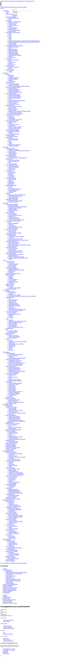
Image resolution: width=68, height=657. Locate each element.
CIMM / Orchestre (10, 285)
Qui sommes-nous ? (12, 395)
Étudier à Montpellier (12, 401)
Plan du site (5, 652)
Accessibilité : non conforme (9, 650)
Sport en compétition (12, 323)
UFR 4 (9, 37)
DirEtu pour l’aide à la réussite (14, 127)
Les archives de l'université (14, 482)
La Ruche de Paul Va (12, 337)
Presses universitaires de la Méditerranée (16, 194)
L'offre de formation (12, 520)
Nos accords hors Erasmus (14, 242)
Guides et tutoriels (12, 300)
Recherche (5, 147)
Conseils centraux (12, 24)
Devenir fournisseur (10, 529)
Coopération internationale (11, 241)
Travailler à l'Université (11, 557)
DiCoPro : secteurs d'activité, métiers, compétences (19, 86)
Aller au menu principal (16, 1)
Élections (10, 26)
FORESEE (10, 184)
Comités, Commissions (13, 25)
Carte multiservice (12, 308)
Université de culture (10, 261)
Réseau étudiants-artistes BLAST (15, 515)
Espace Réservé (9, 14)
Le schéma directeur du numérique (15, 310)
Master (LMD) (9, 577)
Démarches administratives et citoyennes (16, 439)
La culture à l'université (13, 554)
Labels (9, 19)
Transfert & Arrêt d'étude (13, 101)
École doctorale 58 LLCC (13, 160)
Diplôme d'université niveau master (13, 580)
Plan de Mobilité (11, 57)
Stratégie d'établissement (13, 18)
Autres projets (11, 176)
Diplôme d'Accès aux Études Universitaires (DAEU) (19, 111)
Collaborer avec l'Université (12, 507)
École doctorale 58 (12, 43)
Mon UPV (5, 10)
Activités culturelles (12, 477)
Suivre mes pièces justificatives (14, 96)
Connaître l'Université (10, 540)
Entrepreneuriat (11, 510)
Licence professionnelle (11, 575)
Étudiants (10, 63)
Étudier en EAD (11, 216)
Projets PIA (10, 174)
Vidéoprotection (11, 346)
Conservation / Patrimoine (11, 267)
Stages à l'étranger (12, 231)
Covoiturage (11, 486)
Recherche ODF (9, 571)
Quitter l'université (10, 449)
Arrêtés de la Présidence (13, 145)
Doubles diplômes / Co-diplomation (15, 254)
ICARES (10, 180)
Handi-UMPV (9, 381)
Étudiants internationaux (11, 398)
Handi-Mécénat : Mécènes (14, 393)
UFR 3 (9, 36)
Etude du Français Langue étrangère (13, 221)
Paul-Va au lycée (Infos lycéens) (15, 365)
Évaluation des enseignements (14, 427)
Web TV (10, 68)
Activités (10, 316)
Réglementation (9, 137)
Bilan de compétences (13, 108)
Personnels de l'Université (8, 451)
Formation (5, 73)
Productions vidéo (9, 65)
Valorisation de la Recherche (12, 199)
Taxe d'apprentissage (12, 526)
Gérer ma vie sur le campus (11, 476)
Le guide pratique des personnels (15, 453)
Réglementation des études (14, 491)
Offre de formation (10, 82)
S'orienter (8, 74)
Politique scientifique (10, 148)
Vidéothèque (11, 283)
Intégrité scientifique (12, 153)
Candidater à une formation (14, 89)
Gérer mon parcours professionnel (13, 460)
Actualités (10, 70)
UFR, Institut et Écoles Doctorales (13, 32)
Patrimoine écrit (11, 271)
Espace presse (11, 535)
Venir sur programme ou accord (15, 215)
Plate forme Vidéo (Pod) (13, 67)
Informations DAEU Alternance (15, 119)
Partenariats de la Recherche (14, 508)
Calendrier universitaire (13, 139)
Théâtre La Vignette (10, 284)
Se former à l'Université (11, 519)
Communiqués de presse (8, 620)
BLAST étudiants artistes (11, 289)
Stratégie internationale (13, 205)
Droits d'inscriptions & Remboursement (16, 100)
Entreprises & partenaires (8, 500)
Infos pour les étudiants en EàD (15, 92)
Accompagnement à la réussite (14, 112)
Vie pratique (11, 293)
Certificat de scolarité (12, 433)
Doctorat (10, 259)
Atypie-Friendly (11, 385)
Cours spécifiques (12, 225)
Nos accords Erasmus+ (13, 248)
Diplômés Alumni (7, 539)
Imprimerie (10, 480)
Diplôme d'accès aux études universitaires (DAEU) (16, 572)
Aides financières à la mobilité (14, 232)
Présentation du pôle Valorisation (15, 200)
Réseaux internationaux (13, 243)
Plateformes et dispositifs (11, 185)
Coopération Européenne (11, 247)
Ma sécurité (10, 349)
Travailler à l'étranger (12, 465)
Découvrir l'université (10, 353)
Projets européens (12, 172)
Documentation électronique (14, 305)
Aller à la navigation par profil (27, 1)
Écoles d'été (10, 224)
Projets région (11, 175)
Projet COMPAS (12, 81)
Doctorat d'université (10, 578)
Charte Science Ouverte (13, 197)
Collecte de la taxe (12, 538)
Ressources (10, 132)
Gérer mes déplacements (11, 484)
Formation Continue (10, 105)
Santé (7, 329)
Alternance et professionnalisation (13, 114)
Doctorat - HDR (9, 158)
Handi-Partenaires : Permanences (15, 391)
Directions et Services (13, 22)
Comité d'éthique (12, 154)
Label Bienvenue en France (14, 218)
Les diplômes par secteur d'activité (15, 521)
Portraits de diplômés (12, 79)
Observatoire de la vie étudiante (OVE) (16, 362)
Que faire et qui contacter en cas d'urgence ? (17, 341)
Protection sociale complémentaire (15, 475)
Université (14, 14)
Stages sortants (11, 118)
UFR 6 (9, 39)
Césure (9, 99)
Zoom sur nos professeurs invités (15, 238)
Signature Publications (13, 198)
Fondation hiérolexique (13, 528)
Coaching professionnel (13, 471)
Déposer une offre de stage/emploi (15, 516)
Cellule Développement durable (15, 547)
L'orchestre (10, 286)
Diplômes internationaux (11, 253)
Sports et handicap (12, 326)
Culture (4, 260)
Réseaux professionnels (13, 263)
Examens (10, 142)
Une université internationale (12, 204)
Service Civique (11, 64)
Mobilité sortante (12, 235)
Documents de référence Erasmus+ (15, 252)
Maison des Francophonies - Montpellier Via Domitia (19, 244)
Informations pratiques (13, 136)
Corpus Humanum (12, 191)
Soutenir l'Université (10, 525)
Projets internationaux (13, 246)
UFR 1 (9, 33)
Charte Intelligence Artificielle (14, 55)
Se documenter (9, 488)
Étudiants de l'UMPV (7, 404)
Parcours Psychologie (7, 602)
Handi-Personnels (12, 386)
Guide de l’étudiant (12, 409)
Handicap (10, 56)
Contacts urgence (6, 639)
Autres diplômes (9, 581)
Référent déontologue (13, 50)
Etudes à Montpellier (10, 212)
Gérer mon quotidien (10, 467)
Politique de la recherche (13, 149)
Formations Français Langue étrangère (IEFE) (18, 258)
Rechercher (15, 12)
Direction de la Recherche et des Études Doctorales (19, 150)
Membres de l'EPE (12, 28)
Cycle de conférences (12, 279)
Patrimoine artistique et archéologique (16, 269)
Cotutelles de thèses (12, 163)
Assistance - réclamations (13, 104)
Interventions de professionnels (14, 509)
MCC (9, 141)
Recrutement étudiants (10, 443)
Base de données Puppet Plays (14, 188)
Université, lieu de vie (10, 291)
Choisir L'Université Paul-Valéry (13, 359)
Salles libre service (12, 302)
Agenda (10, 71)
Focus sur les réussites (13, 201)
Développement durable (13, 46)
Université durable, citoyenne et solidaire (14, 45)
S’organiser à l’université (13, 124)
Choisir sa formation (12, 88)
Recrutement (8, 58)
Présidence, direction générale (14, 21)
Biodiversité (11, 272)
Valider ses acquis (12, 107)
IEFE (9, 222)
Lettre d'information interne (14, 459)
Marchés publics (11, 537)
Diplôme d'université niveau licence (13, 579)
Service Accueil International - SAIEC (16, 219)
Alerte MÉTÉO (11, 345)
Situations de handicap (10, 333)
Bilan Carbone (6, 653)
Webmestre (5, 651)
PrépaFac (10, 123)
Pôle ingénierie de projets (13, 166)
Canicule (10, 348)
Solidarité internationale (13, 210)
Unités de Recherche (12, 156)
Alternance (10, 116)
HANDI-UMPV (9, 405)
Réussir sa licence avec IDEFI (14, 126)
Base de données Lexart (13, 189)
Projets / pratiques (12, 266)
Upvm (2, 8)
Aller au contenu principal (6, 1)
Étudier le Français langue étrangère (16, 402)
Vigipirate (10, 347)
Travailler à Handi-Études (13, 133)
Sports (7, 318)
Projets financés (9, 170)
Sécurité (7, 339)
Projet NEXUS (11, 182)
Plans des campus (12, 292)
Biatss (9, 61)
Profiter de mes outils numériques (13, 423)
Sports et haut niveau (12, 324)
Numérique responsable (13, 53)
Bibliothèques (11, 552)
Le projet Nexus (11, 125)
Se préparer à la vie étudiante (12, 373)
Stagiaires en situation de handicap (15, 113)
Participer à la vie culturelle (11, 551)
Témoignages (11, 211)
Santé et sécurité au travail (13, 469)
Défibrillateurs (11, 342)
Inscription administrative (13, 90)
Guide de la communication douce (15, 492)
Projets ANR (11, 173)
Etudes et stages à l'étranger (11, 229)
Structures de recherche (11, 155)
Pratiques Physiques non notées (15, 322)
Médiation (10, 277)
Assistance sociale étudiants (14, 336)
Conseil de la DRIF (12, 209)
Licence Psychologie (7, 600)
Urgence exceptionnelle (8, 640)
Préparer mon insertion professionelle (13, 429)
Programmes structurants (11, 178)
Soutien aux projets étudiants (14, 314)
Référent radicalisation (13, 51)
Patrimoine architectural (13, 268)
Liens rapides (8, 534)
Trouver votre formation (13, 83)
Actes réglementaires (12, 27)
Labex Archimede (12, 179)
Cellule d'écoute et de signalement (15, 472)
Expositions (10, 278)
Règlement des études (13, 138)
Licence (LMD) (9, 574)
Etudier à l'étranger (12, 230)
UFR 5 (9, 38)
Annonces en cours (12, 531)
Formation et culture (12, 265)
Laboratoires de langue (13, 303)
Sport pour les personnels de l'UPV (15, 327)
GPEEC (10, 466)
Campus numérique (10, 297)
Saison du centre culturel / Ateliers (13, 273)
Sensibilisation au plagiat (13, 304)
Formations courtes (12, 110)
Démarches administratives (14, 131)
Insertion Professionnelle (13, 77)
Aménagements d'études (13, 129)
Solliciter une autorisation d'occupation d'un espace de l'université (22, 296)
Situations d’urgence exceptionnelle (15, 343)
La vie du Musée (12, 280)
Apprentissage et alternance (14, 361)
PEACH (10, 187)
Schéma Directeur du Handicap (15, 383)
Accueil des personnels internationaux (16, 236)
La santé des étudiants (13, 330)
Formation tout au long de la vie (15, 360)
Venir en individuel (12, 213)
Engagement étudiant (12, 49)
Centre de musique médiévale (14, 287)
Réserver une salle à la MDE (14, 294)
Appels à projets (11, 168)
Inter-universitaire (12, 31)
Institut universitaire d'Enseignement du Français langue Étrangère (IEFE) (23, 42)
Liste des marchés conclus (13, 533)
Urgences (8, 11)
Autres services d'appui (13, 167)
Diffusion (8, 193)
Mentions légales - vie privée (9, 648)
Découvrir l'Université (10, 501)
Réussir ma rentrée (12, 121)
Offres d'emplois (11, 62)
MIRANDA (11, 181)
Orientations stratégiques (11, 16)
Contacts (10, 396)
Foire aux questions (12, 102)
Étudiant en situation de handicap (15, 436)
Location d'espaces (12, 512)
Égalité (9, 48)
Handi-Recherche (12, 390)
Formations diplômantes (13, 223)
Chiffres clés (15, 15)
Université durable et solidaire (14, 506)
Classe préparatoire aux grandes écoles (14, 573)
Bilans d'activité (11, 169)
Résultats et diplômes (10, 135)
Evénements (11, 315)
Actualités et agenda (10, 69)
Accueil (4, 594)
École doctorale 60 (12, 44)
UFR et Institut (11, 454)
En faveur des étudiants (13, 335)
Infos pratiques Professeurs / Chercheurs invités (18, 240)
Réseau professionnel (10, 560)
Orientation (10, 76)
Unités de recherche (12, 543)
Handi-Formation (12, 389)
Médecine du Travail (12, 331)
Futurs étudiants (6, 352)
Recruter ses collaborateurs (11, 513)
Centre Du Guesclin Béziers (14, 30)
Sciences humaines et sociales (9, 599)
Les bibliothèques (9, 328)
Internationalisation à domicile (14, 207)
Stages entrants (11, 117)
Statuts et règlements (12, 496)
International (5, 203)
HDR (9, 162)
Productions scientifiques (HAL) (15, 195)
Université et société (10, 546)
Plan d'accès (5, 638)
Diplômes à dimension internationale (16, 256)
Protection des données (13, 52)
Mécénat (10, 527)
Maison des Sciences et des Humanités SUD (17, 157)
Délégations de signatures (13, 495)
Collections (10, 275)
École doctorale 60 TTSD (13, 161)
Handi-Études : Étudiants (13, 384)
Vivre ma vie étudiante (10, 430)
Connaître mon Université (13, 399)
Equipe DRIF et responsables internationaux (17, 206)
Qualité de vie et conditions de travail (16, 473)
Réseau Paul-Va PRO (13, 514)
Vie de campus (6, 290)
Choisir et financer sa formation (15, 106)
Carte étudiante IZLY (12, 432)
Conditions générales (12, 532)
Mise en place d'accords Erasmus (15, 250)
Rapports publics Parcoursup (14, 144)
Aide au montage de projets (11, 164)
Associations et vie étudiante (12, 311)
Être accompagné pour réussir (12, 120)
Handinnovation (11, 387)
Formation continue (12, 522)
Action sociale (9, 334)
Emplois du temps (12, 428)
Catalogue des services (13, 299)
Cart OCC (10, 186)
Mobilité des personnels (11, 234)
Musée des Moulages (10, 274)
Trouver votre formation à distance (13, 87)
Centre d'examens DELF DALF (15, 226)
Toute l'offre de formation (13, 85)
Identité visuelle (6, 621)
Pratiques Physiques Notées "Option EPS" (17, 321)
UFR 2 (9, 34)
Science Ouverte (11, 151)
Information (10, 75)
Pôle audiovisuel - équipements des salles (17, 309)
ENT (7, 12)
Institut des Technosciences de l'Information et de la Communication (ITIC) (24, 40)
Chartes (10, 143)
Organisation (8, 20)
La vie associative (12, 312)
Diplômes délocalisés (12, 255)
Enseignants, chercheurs (13, 59)
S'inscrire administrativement (14, 95)
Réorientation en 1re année (14, 98)
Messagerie (10, 306)
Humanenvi (10, 192)
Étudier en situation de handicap (12, 130)
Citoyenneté (11, 317)
